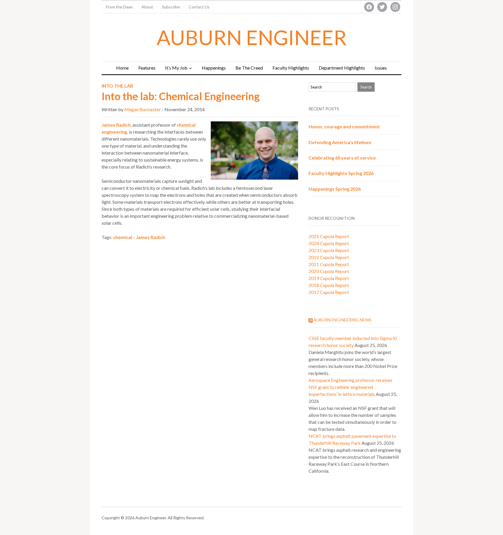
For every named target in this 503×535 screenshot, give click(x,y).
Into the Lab (117, 85)
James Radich (116, 124)
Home (122, 67)
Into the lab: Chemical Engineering (181, 96)
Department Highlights (342, 67)
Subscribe (171, 6)
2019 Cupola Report (329, 278)
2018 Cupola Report (329, 285)
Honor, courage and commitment (344, 126)
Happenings (214, 67)
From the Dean (119, 6)
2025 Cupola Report (329, 236)
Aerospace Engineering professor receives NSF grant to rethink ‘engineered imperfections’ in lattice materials (350, 387)
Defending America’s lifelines (340, 142)
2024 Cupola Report (329, 243)
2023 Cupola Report (329, 250)
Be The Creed (249, 67)
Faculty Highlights (290, 67)
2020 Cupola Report (329, 271)
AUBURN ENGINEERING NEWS (342, 319)
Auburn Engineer (252, 37)
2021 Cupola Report (329, 264)
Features (146, 67)
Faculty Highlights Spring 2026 (341, 173)
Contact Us (199, 6)
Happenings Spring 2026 (335, 189)
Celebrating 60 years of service (342, 157)
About (147, 6)
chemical (122, 237)
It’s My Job (176, 67)
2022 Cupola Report (329, 257)
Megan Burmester (142, 109)
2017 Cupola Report (329, 292)
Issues (381, 67)
